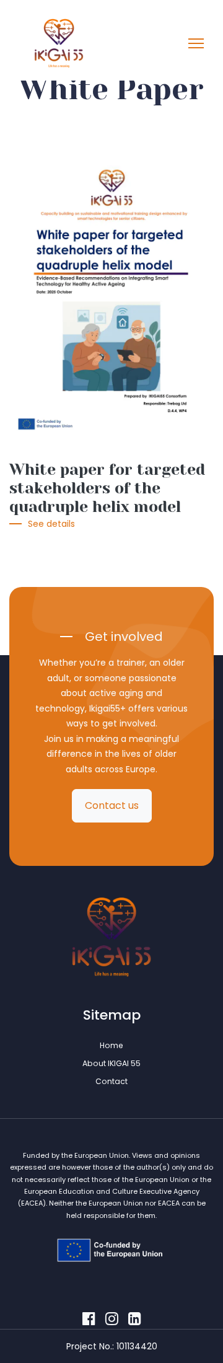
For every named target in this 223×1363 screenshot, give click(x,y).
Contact (111, 1081)
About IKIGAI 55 (111, 1063)
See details (51, 524)
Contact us (112, 805)
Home (111, 1045)
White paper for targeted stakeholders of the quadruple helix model (107, 488)
